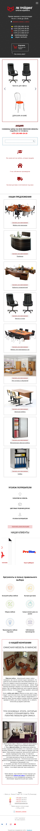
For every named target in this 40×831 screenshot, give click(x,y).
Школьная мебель (20, 411)
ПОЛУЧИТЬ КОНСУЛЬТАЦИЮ (20, 526)
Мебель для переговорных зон (20, 349)
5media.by (29, 830)
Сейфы (20, 474)
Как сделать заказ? (19, 54)
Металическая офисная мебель (20, 443)
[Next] (35, 89)
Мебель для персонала (20, 225)
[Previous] (4, 89)
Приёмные (20, 256)
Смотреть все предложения (20, 222)
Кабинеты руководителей (20, 287)
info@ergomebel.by (21, 35)
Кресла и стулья (20, 318)
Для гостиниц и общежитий (20, 380)
